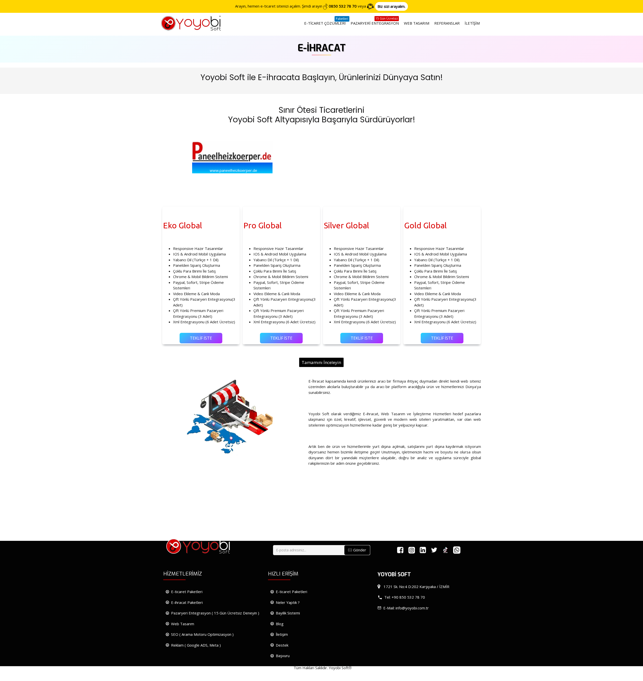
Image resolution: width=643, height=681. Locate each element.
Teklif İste (201, 338)
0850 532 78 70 (343, 6)
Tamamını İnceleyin (321, 362)
